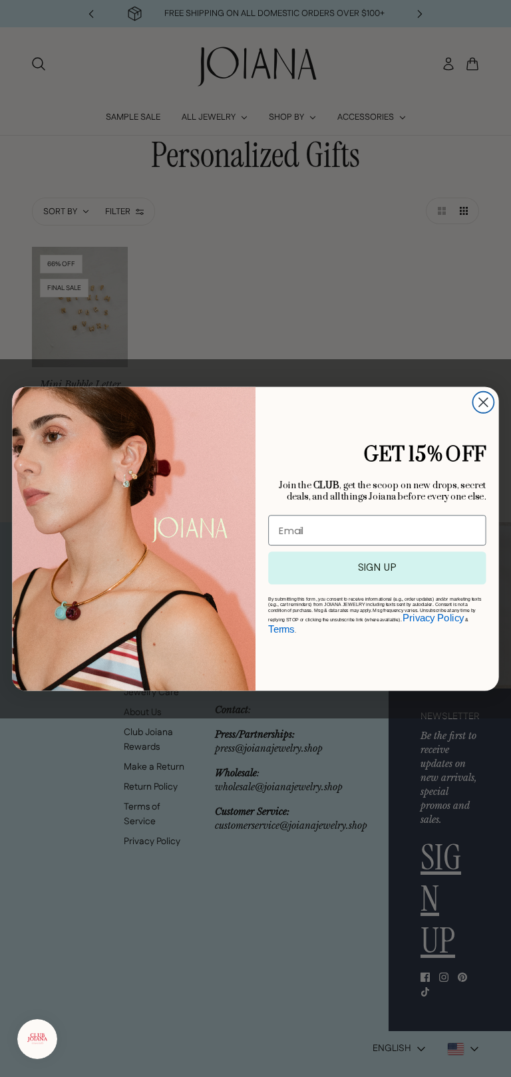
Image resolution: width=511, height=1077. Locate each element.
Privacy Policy (433, 618)
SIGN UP (377, 567)
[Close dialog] (483, 401)
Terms (281, 629)
